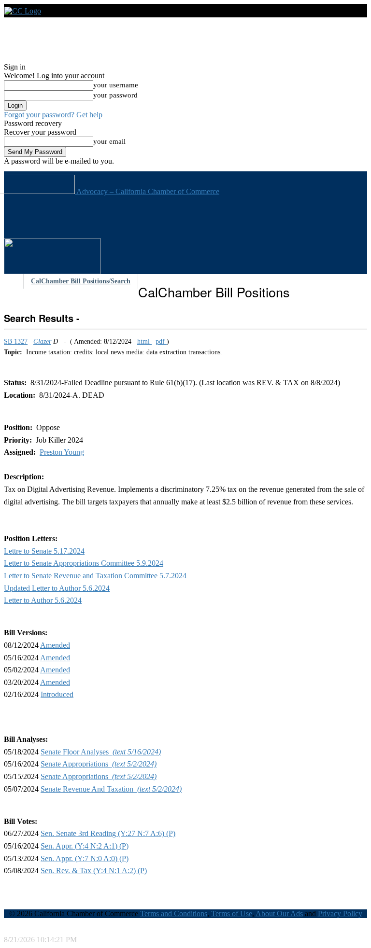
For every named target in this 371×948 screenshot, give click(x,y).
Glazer (42, 341)
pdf (161, 341)
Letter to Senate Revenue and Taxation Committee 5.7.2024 (95, 576)
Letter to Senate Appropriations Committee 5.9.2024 (83, 563)
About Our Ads (279, 913)
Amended (55, 645)
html (144, 341)
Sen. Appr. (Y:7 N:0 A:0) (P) (84, 858)
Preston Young (62, 452)
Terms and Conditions (173, 913)
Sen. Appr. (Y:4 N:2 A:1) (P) (84, 846)
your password (115, 95)
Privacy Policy (340, 913)
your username (115, 85)
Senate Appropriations (99, 764)
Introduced (57, 694)
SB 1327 (16, 341)
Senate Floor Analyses (101, 752)
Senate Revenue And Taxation (111, 789)
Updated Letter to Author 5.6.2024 (57, 588)
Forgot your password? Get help (53, 115)
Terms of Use (231, 913)
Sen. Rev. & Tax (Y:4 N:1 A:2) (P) (94, 870)
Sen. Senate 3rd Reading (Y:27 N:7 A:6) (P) (108, 833)
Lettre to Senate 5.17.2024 (44, 551)
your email (109, 141)
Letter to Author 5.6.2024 (43, 600)
